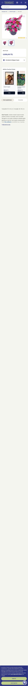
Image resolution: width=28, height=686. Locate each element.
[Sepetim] (25, 2)
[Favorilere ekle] (24, 16)
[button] (14, 7)
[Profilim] (21, 2)
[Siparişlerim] (17, 2)
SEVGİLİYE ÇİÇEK (12, 11)
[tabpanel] (14, 116)
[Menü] (2, 2)
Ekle (9, 93)
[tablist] (14, 100)
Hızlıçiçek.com (4, 11)
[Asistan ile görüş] (25, 683)
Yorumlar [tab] (20, 100)
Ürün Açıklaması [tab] (7, 100)
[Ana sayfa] (9, 2)
